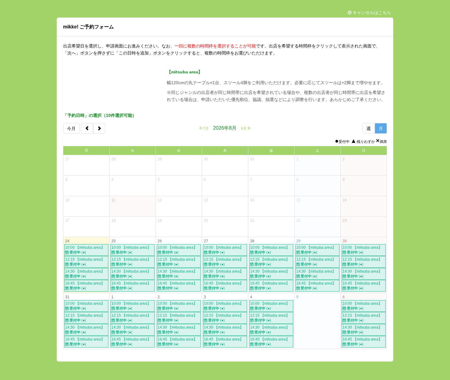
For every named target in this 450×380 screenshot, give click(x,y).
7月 (205, 128)
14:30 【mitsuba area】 (85, 273)
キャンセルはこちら (371, 12)
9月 (244, 128)
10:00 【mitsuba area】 (85, 250)
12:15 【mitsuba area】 (85, 261)
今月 (71, 128)
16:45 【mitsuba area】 (85, 285)
